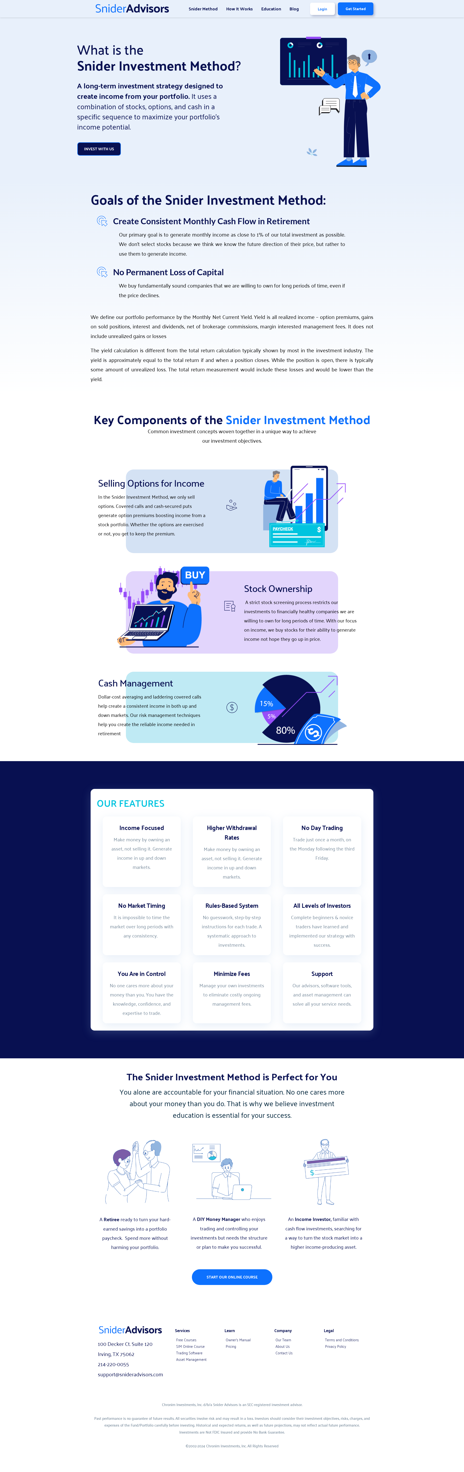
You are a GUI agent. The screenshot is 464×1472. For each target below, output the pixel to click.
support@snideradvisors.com (130, 1374)
